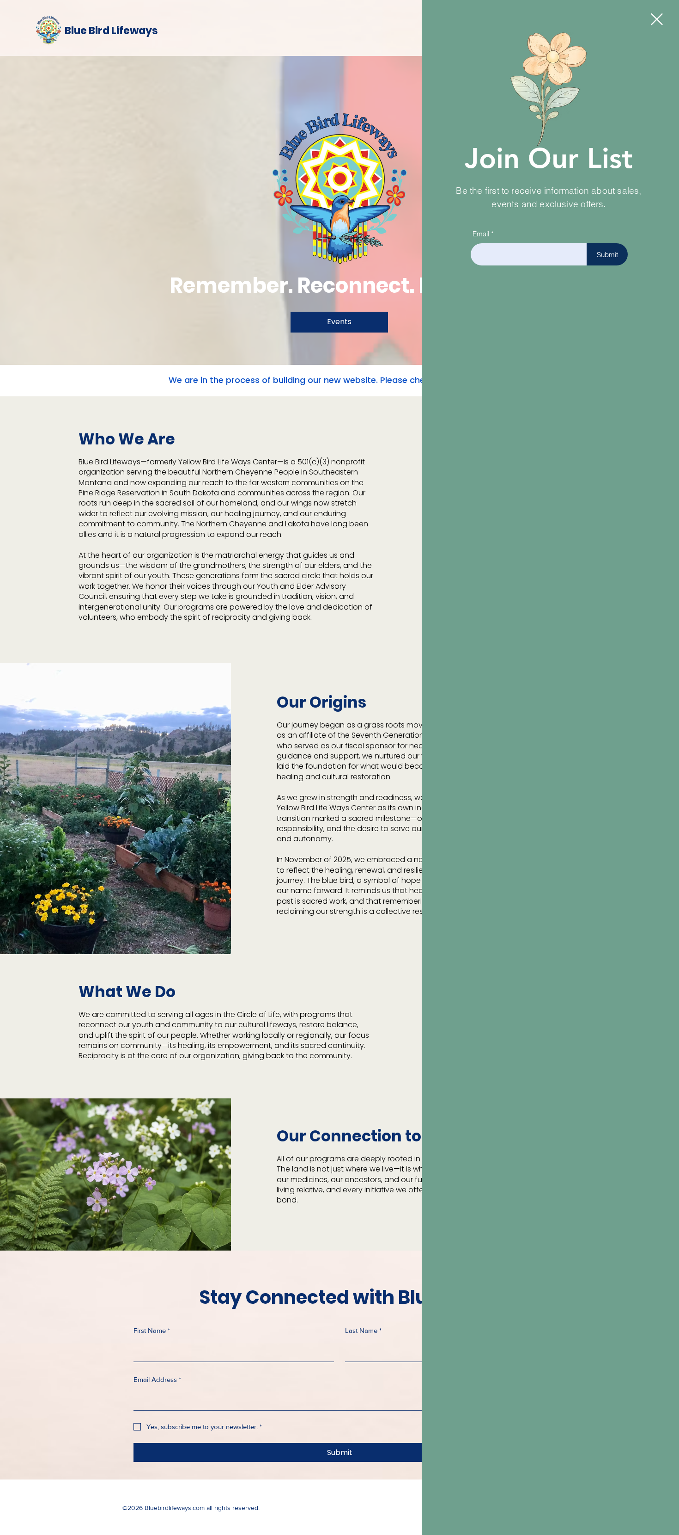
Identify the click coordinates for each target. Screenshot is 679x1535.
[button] (657, 19)
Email (481, 233)
